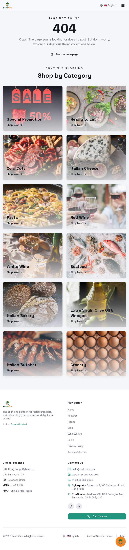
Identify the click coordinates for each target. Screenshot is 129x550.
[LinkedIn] (79, 506)
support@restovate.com (85, 474)
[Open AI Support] (120, 541)
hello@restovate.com (83, 469)
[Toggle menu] (123, 5)
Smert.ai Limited (19, 424)
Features (72, 415)
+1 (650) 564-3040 (82, 479)
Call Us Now (100, 516)
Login (71, 439)
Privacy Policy (75, 446)
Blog (70, 427)
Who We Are (75, 433)
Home (71, 409)
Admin (123, 536)
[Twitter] (71, 506)
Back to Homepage (67, 54)
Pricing (71, 421)
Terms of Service (77, 452)
